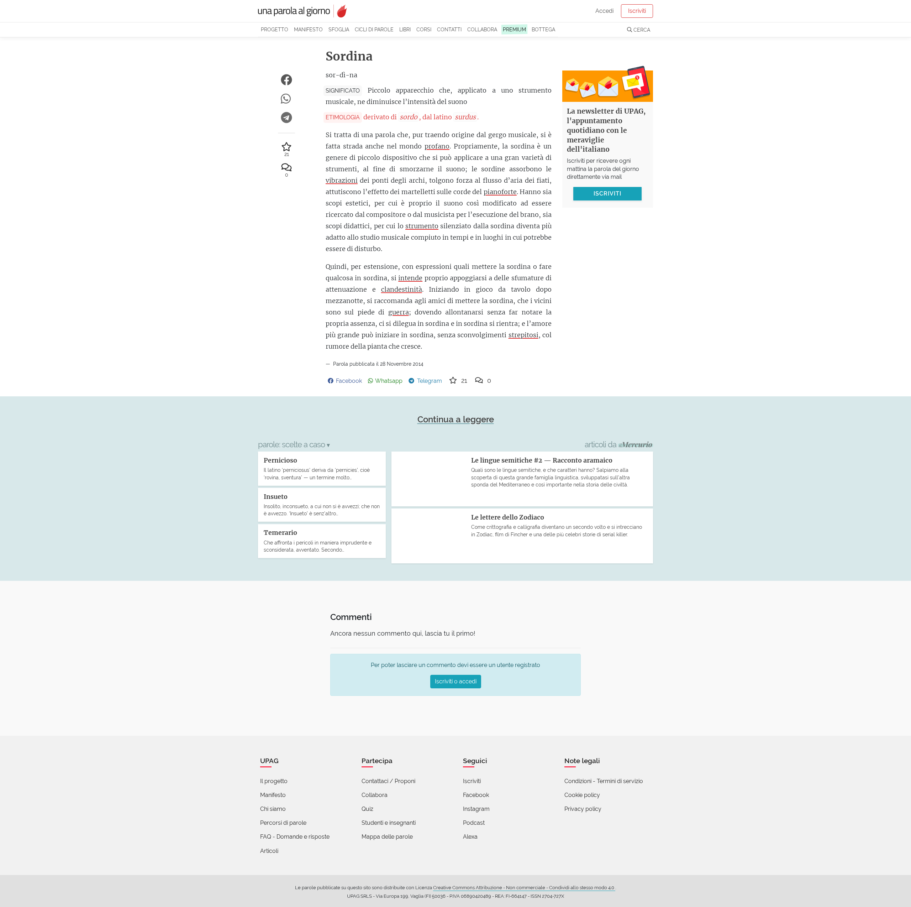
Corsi (423, 29)
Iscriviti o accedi (455, 681)
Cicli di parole (374, 29)
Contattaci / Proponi (388, 781)
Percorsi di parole (283, 822)
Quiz (367, 809)
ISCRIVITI (607, 193)
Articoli (269, 851)
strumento (421, 226)
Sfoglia (338, 29)
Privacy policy (582, 809)
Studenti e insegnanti (389, 822)
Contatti (449, 29)
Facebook (476, 795)
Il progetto (274, 781)
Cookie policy (582, 795)
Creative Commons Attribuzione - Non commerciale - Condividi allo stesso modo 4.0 (524, 887)
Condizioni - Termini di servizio (603, 781)
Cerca (641, 30)
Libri (405, 29)
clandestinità (401, 289)
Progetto (274, 29)
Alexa (470, 836)
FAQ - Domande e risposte (295, 836)
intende (410, 278)
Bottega (543, 29)
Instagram (476, 809)
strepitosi (523, 335)
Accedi (604, 10)
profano (437, 146)
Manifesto (308, 29)
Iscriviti (637, 10)
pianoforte (500, 192)
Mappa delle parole (387, 836)
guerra (398, 312)
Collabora (482, 29)
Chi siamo (273, 809)
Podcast (474, 822)
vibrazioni (342, 180)
